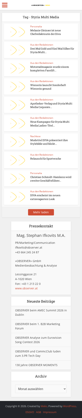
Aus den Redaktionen (41, 44)
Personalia (36, 26)
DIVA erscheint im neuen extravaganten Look (45, 197)
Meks (44, 406)
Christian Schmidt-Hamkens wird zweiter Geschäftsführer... (50, 178)
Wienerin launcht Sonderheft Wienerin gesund (48, 86)
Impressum (50, 412)
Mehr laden (41, 212)
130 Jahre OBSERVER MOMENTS (36, 365)
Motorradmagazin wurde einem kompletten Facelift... (49, 68)
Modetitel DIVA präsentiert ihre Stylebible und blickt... (49, 141)
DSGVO (29, 412)
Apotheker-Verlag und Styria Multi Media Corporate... (51, 105)
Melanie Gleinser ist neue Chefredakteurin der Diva (45, 32)
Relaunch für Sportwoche (45, 158)
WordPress (69, 406)
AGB (38, 412)
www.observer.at (26, 288)
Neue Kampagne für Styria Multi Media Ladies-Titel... (49, 123)
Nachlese (35, 136)
